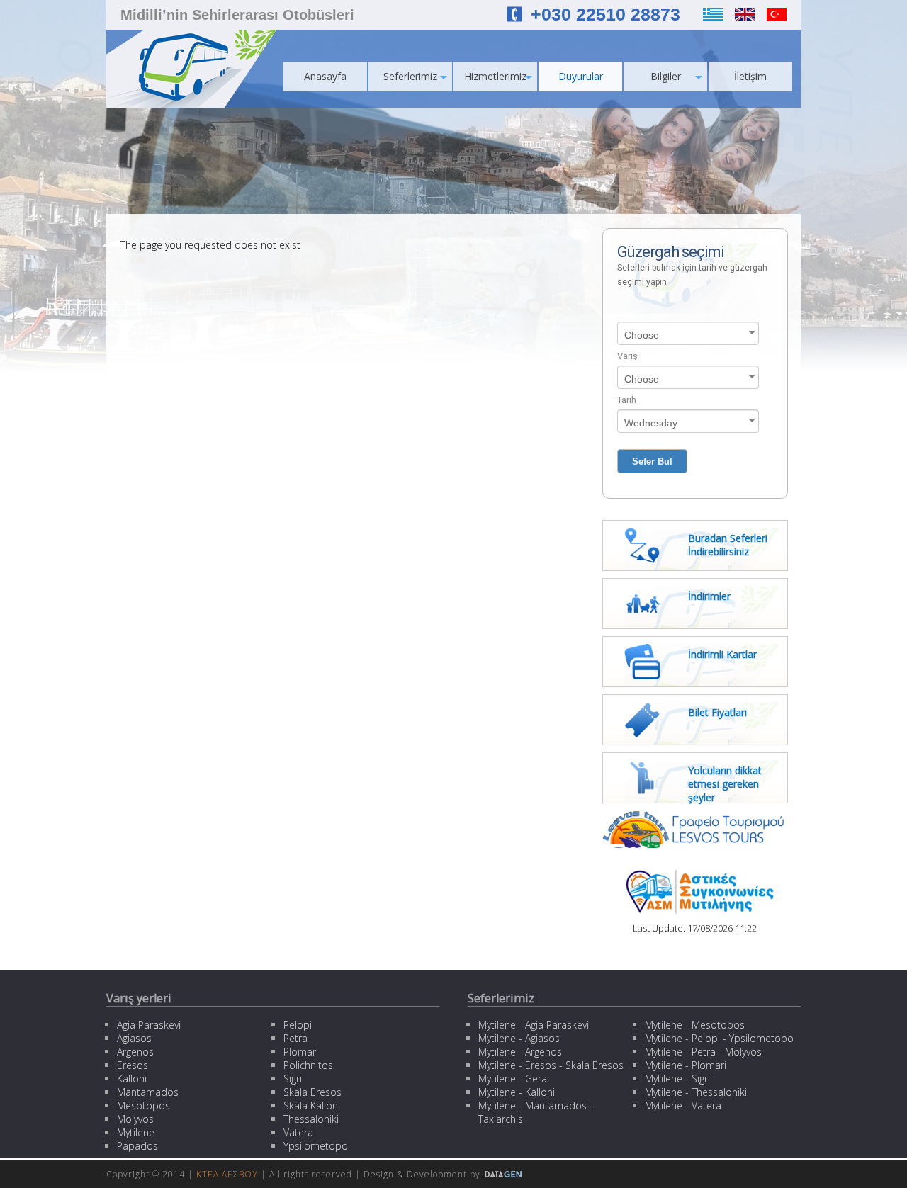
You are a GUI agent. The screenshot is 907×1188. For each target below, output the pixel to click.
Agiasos (134, 1038)
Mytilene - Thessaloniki (696, 1092)
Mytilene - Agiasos (519, 1038)
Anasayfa (325, 76)
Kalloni (132, 1078)
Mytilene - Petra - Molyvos (703, 1051)
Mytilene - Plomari (685, 1065)
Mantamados (148, 1092)
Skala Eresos (312, 1092)
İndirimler (709, 596)
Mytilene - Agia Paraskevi (533, 1024)
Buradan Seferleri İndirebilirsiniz (727, 544)
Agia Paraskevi (149, 1024)
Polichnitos (308, 1065)
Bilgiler (665, 76)
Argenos (135, 1051)
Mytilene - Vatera (683, 1105)
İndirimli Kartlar (722, 654)
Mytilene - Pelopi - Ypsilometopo (719, 1038)
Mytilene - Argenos (520, 1051)
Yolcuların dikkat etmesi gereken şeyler (725, 784)
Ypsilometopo (315, 1146)
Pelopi (297, 1024)
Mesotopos (143, 1105)
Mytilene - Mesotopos (695, 1024)
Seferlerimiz (410, 76)
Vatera (298, 1132)
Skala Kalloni (311, 1105)
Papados (137, 1146)
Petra (295, 1038)
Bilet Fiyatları (717, 712)
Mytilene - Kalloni (516, 1092)
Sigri (292, 1078)
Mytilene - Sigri (677, 1078)
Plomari (300, 1051)
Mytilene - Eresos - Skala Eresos (551, 1065)
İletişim (750, 76)
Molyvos (135, 1119)
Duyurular (580, 76)
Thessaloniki (311, 1119)
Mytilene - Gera (512, 1078)
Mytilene (135, 1132)
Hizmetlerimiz (495, 76)
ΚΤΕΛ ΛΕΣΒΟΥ (227, 1174)
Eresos (132, 1065)
